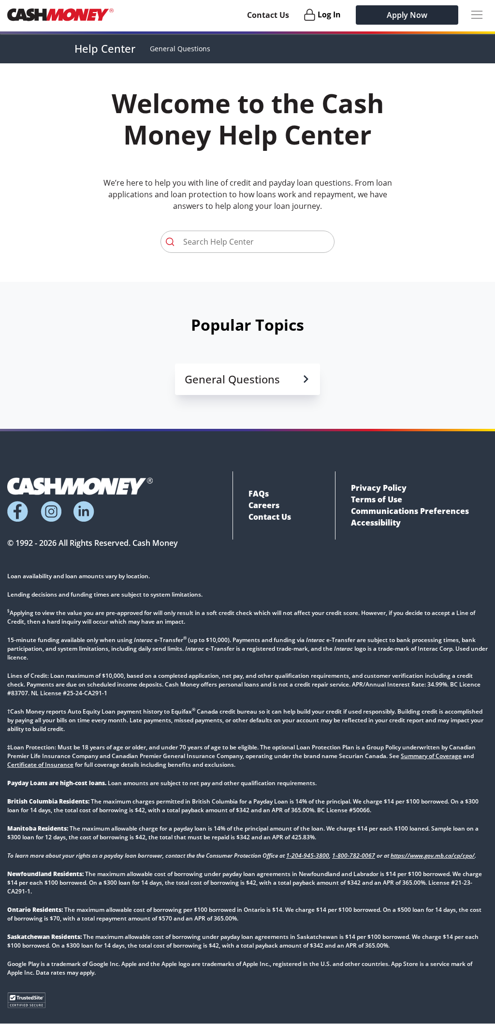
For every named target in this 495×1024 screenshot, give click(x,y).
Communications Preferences (410, 511)
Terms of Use (376, 499)
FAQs (258, 493)
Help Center (104, 48)
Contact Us (268, 15)
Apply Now (407, 15)
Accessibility (376, 522)
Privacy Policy (379, 488)
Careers (263, 505)
